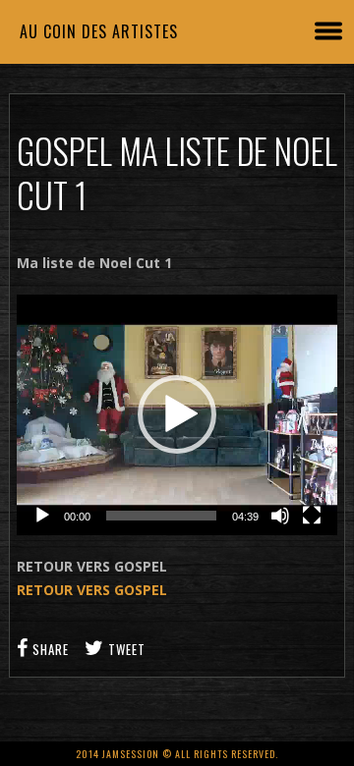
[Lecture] (42, 515)
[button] (177, 414)
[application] (177, 415)
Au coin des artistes (99, 31)
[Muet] (280, 515)
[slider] (161, 515)
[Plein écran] (312, 515)
